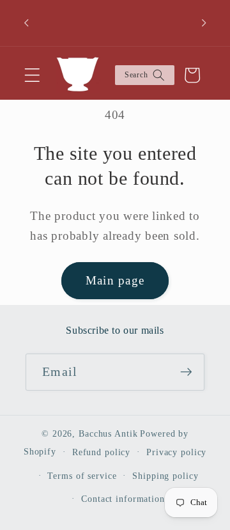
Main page (115, 280)
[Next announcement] (204, 23)
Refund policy (101, 452)
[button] (32, 75)
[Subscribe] (186, 372)
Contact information (123, 499)
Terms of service (81, 476)
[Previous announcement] (26, 23)
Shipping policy (165, 476)
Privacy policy (176, 452)
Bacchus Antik (108, 434)
